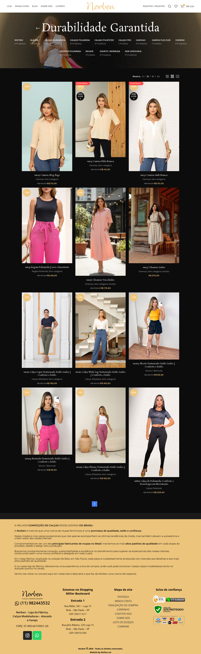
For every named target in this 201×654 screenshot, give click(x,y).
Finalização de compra (123, 605)
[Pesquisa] (169, 6)
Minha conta (123, 601)
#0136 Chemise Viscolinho (100, 280)
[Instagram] (27, 635)
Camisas (40, 179)
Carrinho (123, 609)
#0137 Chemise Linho (154, 267)
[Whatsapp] (37, 635)
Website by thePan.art (100, 652)
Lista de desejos (123, 622)
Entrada (123, 597)
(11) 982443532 (35, 603)
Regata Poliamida (40, 271)
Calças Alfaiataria (40, 379)
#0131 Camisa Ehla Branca (100, 161)
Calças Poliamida (154, 488)
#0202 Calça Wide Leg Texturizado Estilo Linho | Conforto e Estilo (100, 374)
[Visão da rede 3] (172, 76)
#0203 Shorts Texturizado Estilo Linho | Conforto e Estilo (154, 365)
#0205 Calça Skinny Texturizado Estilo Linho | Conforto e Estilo (100, 469)
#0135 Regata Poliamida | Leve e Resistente (47, 267)
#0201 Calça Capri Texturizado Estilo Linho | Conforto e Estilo (47, 374)
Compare (123, 626)
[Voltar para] (38, 28)
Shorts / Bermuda (153, 371)
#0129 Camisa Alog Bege (47, 175)
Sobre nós (123, 618)
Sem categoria (51, 179)
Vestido (112, 284)
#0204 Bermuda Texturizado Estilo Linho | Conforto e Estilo (47, 460)
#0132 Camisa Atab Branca (153, 175)
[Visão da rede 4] (177, 76)
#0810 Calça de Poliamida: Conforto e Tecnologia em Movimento (154, 483)
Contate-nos (123, 614)
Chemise (89, 284)
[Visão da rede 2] (167, 76)
